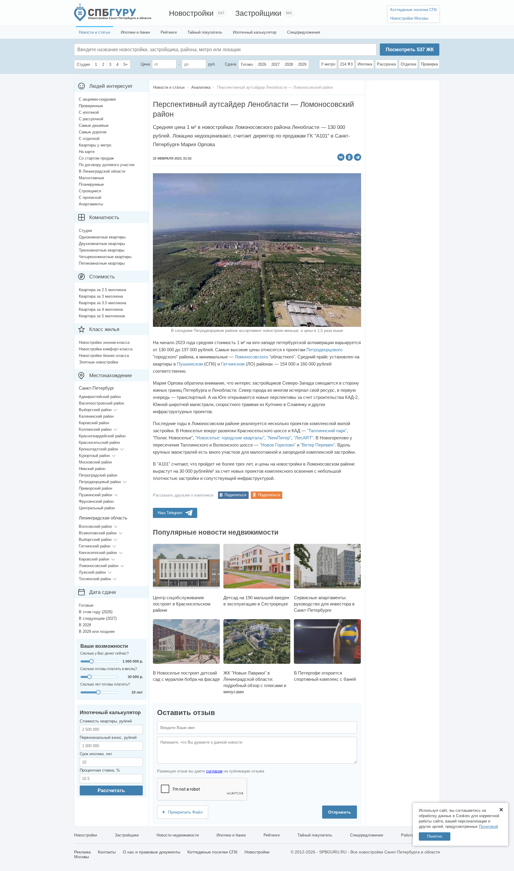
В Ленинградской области (102, 171)
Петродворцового (324, 349)
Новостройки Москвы (409, 18)
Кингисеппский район (98, 552)
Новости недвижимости (177, 835)
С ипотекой (89, 112)
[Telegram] (357, 157)
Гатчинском (233, 363)
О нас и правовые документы (151, 852)
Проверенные (91, 106)
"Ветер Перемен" (317, 444)
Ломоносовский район (98, 566)
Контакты (107, 852)
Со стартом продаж (96, 158)
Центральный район (97, 508)
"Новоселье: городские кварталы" (229, 437)
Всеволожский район (98, 533)
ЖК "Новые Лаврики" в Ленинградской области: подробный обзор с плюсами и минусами (254, 682)
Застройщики (258, 13)
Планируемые (91, 184)
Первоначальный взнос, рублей (108, 737)
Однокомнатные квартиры (102, 237)
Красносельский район (99, 442)
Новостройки (191, 13)
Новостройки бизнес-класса (104, 355)
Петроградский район (98, 475)
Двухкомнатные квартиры (102, 243)
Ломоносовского (251, 356)
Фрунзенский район (96, 501)
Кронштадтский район (98, 449)
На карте (87, 151)
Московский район (95, 462)
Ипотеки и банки (135, 32)
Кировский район (94, 423)
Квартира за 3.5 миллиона (102, 303)
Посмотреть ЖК (410, 49)
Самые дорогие (92, 132)
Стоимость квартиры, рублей (106, 721)
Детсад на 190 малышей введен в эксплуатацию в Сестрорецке (256, 600)
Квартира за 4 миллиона (101, 309)
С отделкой (89, 138)
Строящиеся (90, 191)
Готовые (86, 605)
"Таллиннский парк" (327, 430)
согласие (214, 771)
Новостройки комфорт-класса (105, 349)
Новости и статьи (94, 32)
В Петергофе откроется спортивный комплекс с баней (325, 676)
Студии (85, 230)
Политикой (488, 826)
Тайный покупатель (204, 32)
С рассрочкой (91, 119)
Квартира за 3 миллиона (101, 296)
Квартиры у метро (95, 145)
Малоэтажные (91, 178)
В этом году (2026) (95, 612)
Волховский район (95, 526)
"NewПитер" (279, 437)
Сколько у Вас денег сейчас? (104, 653)
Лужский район (92, 572)
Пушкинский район (95, 495)
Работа (407, 835)
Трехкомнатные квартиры (101, 250)
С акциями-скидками (97, 99)
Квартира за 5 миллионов (102, 316)
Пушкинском (190, 363)
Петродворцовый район (100, 482)
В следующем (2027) (98, 618)
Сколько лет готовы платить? (105, 684)
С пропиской (90, 197)
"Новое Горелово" (278, 444)
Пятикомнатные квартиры (102, 263)
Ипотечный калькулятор (254, 32)
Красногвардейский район (102, 436)
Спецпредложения (303, 32)
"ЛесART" (303, 437)
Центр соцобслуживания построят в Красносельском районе (181, 604)
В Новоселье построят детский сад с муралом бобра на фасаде (186, 676)
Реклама (82, 852)
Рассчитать (111, 790)
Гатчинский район (94, 546)
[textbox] (166, 49)
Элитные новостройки (98, 362)
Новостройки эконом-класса (104, 342)
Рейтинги (169, 32)
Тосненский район (95, 579)
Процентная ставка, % (100, 770)
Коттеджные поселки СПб (413, 9)
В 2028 (85, 625)
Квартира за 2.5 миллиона (102, 290)
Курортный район (94, 455)
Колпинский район (95, 429)
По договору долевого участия (106, 165)
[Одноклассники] (349, 157)
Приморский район (95, 488)
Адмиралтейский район (100, 396)
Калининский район (96, 416)
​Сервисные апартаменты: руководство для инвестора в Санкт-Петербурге (324, 604)
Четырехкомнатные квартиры (105, 257)
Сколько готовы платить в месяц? (108, 669)
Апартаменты (91, 204)
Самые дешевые (94, 125)
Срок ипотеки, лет (96, 754)
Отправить (339, 812)
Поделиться (235, 495)
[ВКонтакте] (340, 157)
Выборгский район (95, 410)
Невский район (92, 468)
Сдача (230, 64)
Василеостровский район (101, 403)
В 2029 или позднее (97, 631)
